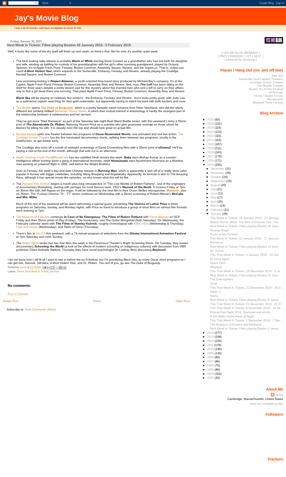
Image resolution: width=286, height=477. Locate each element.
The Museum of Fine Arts (33, 216)
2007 (211, 361)
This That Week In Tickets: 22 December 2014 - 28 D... (246, 287)
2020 (211, 144)
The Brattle (23, 107)
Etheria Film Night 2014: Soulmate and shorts (240, 312)
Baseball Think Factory (268, 102)
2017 (211, 156)
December (218, 168)
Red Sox (277, 75)
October (216, 176)
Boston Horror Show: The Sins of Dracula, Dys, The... (245, 222)
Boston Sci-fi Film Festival (266, 89)
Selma (214, 295)
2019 (211, 148)
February (217, 209)
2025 (211, 123)
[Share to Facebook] (61, 268)
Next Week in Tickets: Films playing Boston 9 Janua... (245, 299)
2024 (211, 127)
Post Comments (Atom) (40, 309)
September (218, 181)
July (214, 189)
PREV (223, 56)
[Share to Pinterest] (65, 268)
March (215, 205)
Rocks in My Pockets (223, 234)
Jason (279, 394)
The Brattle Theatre (270, 85)
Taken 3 (215, 291)
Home (97, 301)
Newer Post (10, 301)
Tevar (213, 283)
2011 (210, 345)
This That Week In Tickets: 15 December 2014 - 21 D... (246, 304)
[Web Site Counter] (275, 465)
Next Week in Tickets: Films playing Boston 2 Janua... (245, 328)
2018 (211, 152)
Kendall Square (26, 134)
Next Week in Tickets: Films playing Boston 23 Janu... (245, 246)
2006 (211, 365)
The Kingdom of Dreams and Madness (235, 324)
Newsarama (275, 99)
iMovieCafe (60, 157)
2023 (211, 131)
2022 (211, 135)
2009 (211, 353)
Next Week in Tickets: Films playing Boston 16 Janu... (245, 275)
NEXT (258, 56)
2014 (211, 332)
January (216, 213)
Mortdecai (216, 242)
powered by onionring (240, 59)
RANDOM (236, 56)
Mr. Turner (217, 250)
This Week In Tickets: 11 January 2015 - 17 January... (245, 238)
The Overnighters (221, 279)
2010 (211, 349)
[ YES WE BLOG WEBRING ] (241, 52)
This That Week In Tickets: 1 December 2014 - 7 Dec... (246, 320)
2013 (211, 336)
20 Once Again (219, 259)
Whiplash (216, 267)
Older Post (183, 301)
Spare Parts (218, 263)
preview (54, 271)
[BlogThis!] (53, 268)
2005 (211, 369)
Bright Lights (30, 243)
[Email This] (49, 268)
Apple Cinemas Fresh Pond (34, 157)
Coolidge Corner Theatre (266, 82)
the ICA (40, 233)
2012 (211, 341)
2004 (211, 373)
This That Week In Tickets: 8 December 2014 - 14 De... (246, 308)
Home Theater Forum (268, 95)
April (214, 201)
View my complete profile (266, 403)
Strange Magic (219, 230)
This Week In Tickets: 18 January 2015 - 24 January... (245, 218)
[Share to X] (57, 268)
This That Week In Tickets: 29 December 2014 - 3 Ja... (246, 271)
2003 (211, 377)
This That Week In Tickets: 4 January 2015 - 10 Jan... (245, 254)
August (216, 185)
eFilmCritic (276, 92)
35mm (20, 271)
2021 (211, 140)
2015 (211, 164)
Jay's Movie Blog (46, 17)
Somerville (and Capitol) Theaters (260, 79)
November (218, 173)
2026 (211, 119)
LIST (248, 56)
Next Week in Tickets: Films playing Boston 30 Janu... (245, 226)
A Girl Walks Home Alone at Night (232, 316)
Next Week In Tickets (37, 271)
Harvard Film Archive (36, 183)
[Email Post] (44, 267)
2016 (211, 160)
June (214, 193)
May (214, 197)
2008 (211, 357)
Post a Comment (18, 294)
